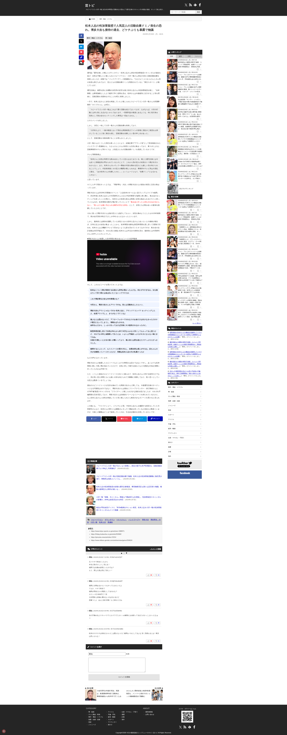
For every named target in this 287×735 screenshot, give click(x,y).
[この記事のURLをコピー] (81, 57)
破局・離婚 (171, 428)
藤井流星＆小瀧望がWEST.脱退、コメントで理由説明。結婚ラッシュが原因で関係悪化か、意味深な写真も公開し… (184, 344)
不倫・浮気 (171, 424)
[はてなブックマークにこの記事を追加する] (81, 47)
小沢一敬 (94, 522)
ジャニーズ (171, 405)
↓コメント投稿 (155, 549)
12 (151, 641)
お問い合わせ (149, 714)
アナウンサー (172, 433)
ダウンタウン (110, 520)
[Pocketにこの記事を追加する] (81, 52)
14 (151, 575)
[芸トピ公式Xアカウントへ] (180, 727)
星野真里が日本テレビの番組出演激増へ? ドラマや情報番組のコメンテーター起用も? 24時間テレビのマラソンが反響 (185, 335)
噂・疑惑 (108, 38)
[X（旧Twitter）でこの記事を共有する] (81, 41)
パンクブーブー (134, 520)
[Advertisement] (104, 441)
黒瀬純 (110, 522)
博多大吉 (145, 520)
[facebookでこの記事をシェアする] (81, 36)
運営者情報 (149, 712)
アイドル (171, 419)
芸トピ (90, 5)
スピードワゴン (97, 520)
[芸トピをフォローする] (186, 5)
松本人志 (102, 522)
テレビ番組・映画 (174, 396)
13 (151, 605)
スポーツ (171, 415)
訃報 (169, 451)
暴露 (169, 447)
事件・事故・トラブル (106, 19)
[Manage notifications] (4, 731)
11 (151, 623)
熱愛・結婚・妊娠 (174, 401)
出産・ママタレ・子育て (176, 438)
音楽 (169, 410)
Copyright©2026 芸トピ (143, 733)
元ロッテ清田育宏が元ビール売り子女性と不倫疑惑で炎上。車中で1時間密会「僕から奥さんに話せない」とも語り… (184, 373)
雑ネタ (170, 442)
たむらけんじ (122, 520)
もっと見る (196, 323)
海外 (169, 456)
